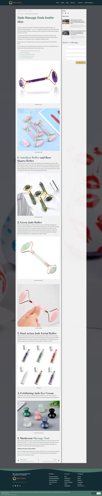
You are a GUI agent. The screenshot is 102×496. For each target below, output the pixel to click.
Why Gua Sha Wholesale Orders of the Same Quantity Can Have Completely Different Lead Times (78, 32)
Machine (79, 478)
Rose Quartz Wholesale (53, 476)
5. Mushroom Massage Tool (26, 57)
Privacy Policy (80, 482)
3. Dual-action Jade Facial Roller (27, 54)
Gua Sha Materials (89, 2)
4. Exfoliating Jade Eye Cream (27, 56)
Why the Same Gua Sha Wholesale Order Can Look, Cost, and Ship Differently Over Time (77, 21)
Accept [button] (98, 493)
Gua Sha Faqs (67, 480)
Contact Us (80, 2)
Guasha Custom (67, 478)
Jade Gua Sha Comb (53, 482)
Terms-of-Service (81, 485)
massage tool (34, 29)
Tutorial (65, 484)
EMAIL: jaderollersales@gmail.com (20, 482)
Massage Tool (41, 438)
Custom (62, 2)
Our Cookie (80, 484)
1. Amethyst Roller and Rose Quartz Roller (30, 50)
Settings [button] (93, 493)
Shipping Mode (67, 485)
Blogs (67, 2)
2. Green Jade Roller (24, 52)
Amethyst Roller (30, 157)
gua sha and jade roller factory (24, 453)
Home (57, 2)
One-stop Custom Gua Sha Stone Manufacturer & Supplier (21, 474)
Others (50, 484)
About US (72, 2)
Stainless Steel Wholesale (54, 478)
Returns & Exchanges (68, 482)
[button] (75, 2)
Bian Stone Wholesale (53, 480)
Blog (22, 13)
